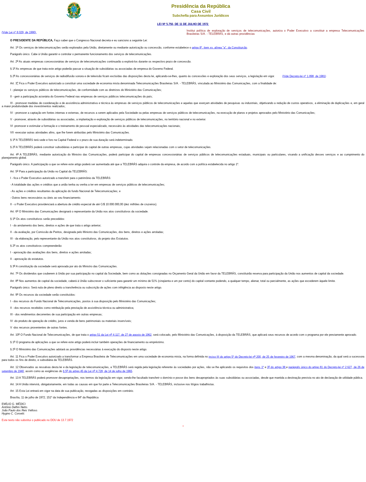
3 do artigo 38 (276, 367)
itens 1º (259, 367)
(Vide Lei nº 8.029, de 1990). (19, 32)
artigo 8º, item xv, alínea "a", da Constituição (219, 47)
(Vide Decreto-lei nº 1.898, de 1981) (304, 76)
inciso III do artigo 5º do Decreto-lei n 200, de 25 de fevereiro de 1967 (252, 356)
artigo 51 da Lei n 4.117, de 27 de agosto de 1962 (120, 334)
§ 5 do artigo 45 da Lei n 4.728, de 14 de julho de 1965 (97, 371)
